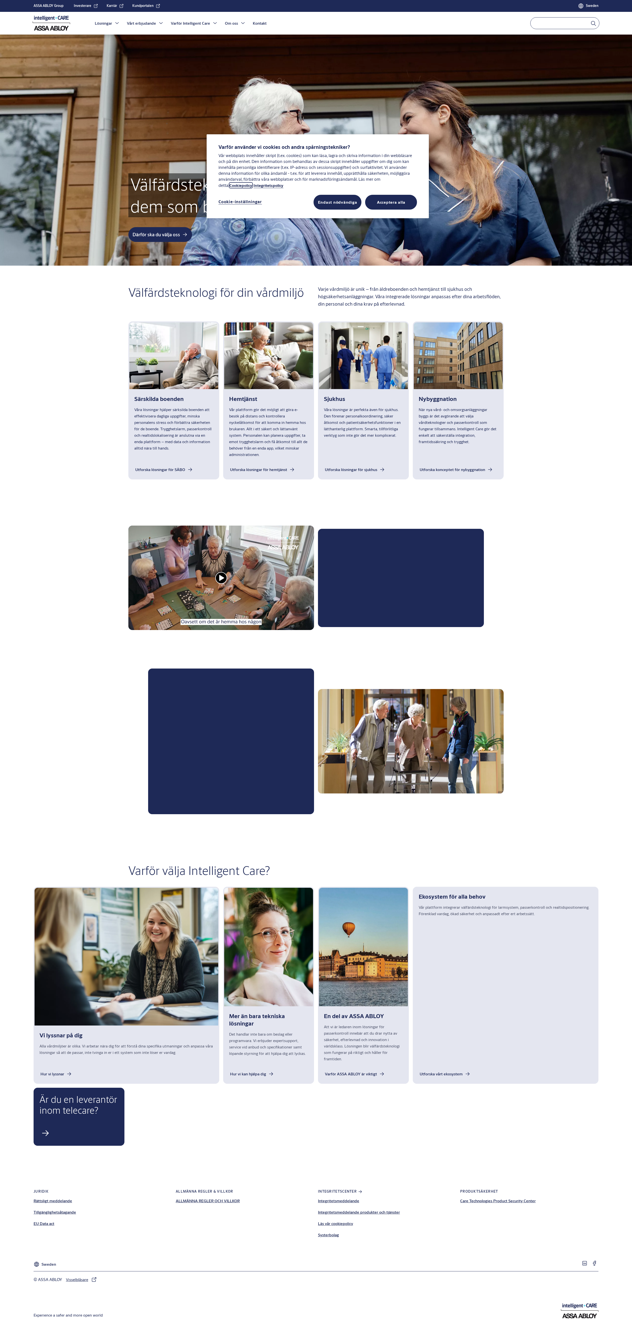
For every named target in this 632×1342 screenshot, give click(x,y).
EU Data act (44, 1223)
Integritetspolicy (268, 185)
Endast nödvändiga (337, 202)
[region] (318, 176)
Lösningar (103, 23)
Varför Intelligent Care (190, 23)
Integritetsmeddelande (338, 1200)
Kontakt (260, 23)
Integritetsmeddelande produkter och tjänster (359, 1212)
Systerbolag (328, 1234)
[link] (86, 5)
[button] (117, 23)
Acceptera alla (391, 202)
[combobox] (564, 23)
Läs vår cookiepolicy (335, 1223)
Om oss (231, 23)
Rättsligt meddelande (53, 1200)
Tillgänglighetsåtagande (55, 1212)
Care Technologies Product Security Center (498, 1200)
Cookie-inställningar (240, 201)
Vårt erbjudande (141, 23)
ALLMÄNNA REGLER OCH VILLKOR (208, 1200)
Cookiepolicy (240, 185)
